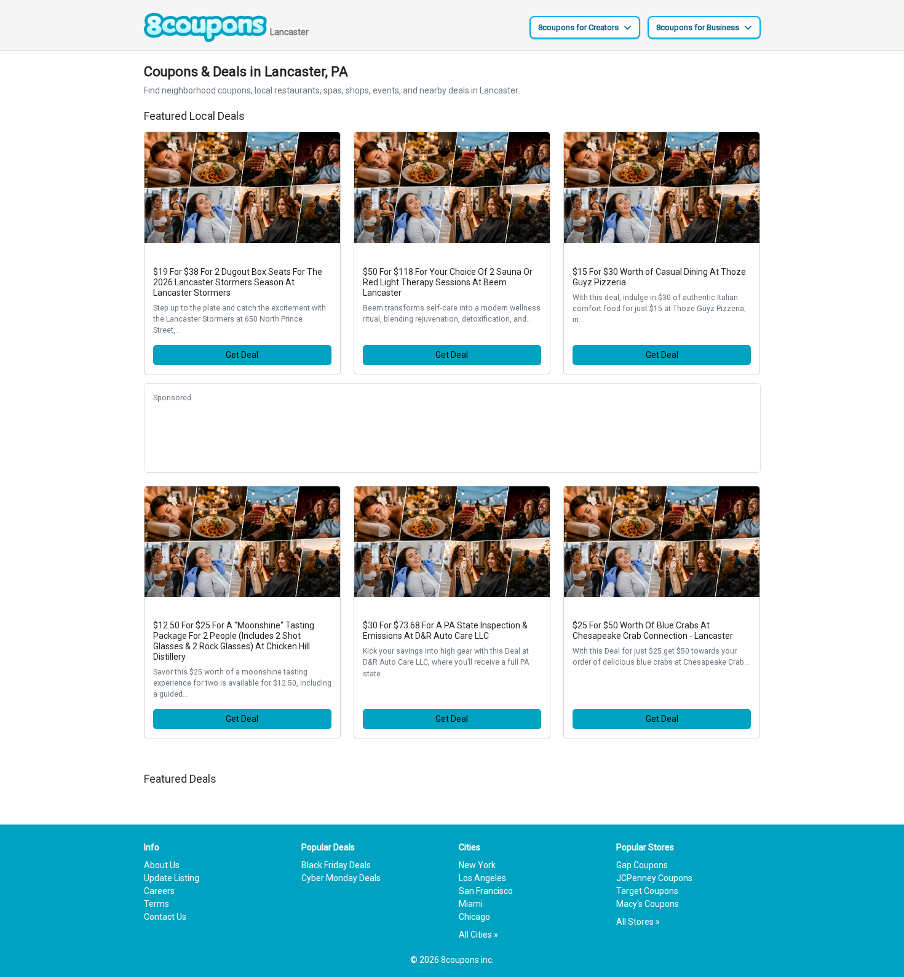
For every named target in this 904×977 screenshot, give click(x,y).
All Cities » (478, 934)
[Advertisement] (452, 436)
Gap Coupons (642, 865)
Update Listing (171, 878)
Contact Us (165, 917)
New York (477, 865)
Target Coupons (647, 891)
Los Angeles (482, 878)
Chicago (474, 917)
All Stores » (638, 922)
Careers (159, 891)
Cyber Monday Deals (341, 878)
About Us (162, 865)
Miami (471, 904)
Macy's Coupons (647, 904)
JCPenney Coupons (654, 878)
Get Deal (242, 355)
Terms (156, 904)
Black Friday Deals (336, 865)
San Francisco (486, 891)
